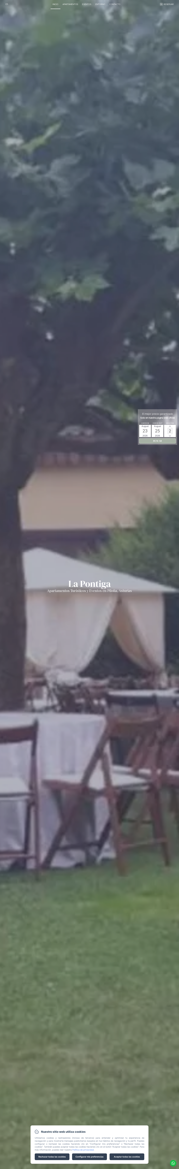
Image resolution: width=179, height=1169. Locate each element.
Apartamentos (70, 4)
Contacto (114, 4)
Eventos (86, 4)
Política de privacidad (83, 1149)
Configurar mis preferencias (89, 1156)
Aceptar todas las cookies (127, 1156)
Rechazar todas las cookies (52, 1156)
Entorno (100, 4)
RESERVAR (169, 4)
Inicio (55, 4)
